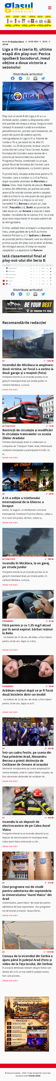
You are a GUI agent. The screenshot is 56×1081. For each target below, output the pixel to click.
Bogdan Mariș (17, 41)
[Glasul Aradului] (12, 7)
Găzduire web (22, 1075)
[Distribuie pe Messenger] (20, 78)
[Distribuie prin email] (35, 78)
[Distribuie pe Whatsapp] (28, 78)
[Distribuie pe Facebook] (13, 78)
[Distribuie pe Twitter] (43, 78)
